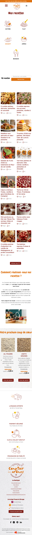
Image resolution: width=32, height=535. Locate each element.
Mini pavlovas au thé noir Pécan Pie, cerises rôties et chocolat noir (8, 220)
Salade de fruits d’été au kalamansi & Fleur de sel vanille (7, 164)
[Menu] (6, 5)
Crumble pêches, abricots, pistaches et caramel (8, 108)
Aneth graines (24, 355)
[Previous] (1, 360)
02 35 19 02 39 (16, 492)
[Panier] (26, 5)
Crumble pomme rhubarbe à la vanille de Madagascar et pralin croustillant (7, 248)
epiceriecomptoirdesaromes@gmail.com (16, 494)
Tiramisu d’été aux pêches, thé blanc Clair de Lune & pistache (24, 136)
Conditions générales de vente (15, 530)
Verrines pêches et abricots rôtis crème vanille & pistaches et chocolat (24, 165)
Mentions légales (5, 530)
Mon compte (16, 490)
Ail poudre (8, 354)
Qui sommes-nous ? (16, 482)
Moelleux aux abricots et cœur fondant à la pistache (7, 136)
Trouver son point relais (16, 511)
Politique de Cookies (26, 528)
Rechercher (21, 79)
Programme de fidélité (16, 488)
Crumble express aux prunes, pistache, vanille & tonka (24, 109)
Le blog (16, 486)
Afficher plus (15, 263)
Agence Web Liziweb (26, 530)
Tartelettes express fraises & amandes (23, 246)
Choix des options (8, 380)
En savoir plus (8, 367)
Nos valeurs (16, 484)
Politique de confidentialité (16, 528)
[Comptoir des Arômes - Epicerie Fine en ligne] (17, 6)
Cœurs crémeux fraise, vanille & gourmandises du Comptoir (7, 193)
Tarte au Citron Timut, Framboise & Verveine (23, 192)
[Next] (30, 360)
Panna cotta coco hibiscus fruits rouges (23, 219)
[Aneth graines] (24, 345)
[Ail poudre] (8, 345)
